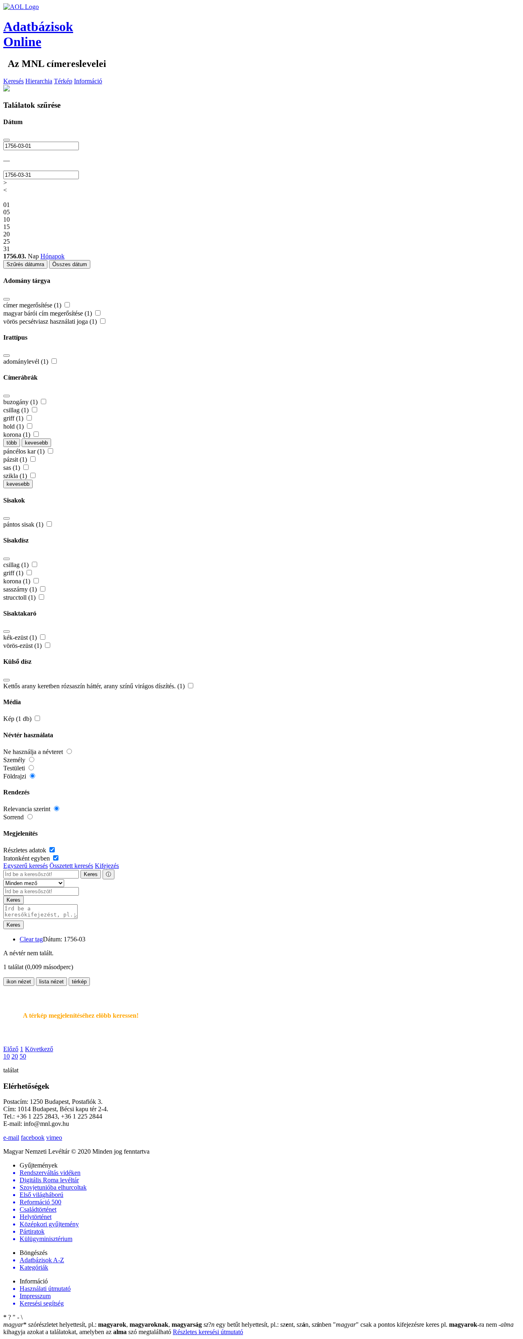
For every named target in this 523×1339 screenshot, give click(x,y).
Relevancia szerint (27, 808)
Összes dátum (69, 264)
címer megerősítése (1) (33, 305)
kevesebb (36, 443)
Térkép (63, 81)
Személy (15, 759)
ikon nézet (19, 982)
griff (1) (14, 418)
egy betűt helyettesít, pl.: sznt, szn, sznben (268, 1324)
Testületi (15, 768)
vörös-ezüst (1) (23, 645)
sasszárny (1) (20, 589)
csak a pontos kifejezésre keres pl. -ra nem (415, 1324)
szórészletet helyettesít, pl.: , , (102, 1324)
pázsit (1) (16, 459)
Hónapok (52, 256)
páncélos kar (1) (24, 451)
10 (6, 1056)
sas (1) (12, 467)
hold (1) (14, 426)
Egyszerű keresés (25, 865)
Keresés (13, 81)
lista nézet (51, 982)
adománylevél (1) (26, 361)
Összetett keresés (71, 865)
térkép (79, 982)
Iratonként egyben (27, 858)
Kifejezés (107, 865)
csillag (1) (16, 410)
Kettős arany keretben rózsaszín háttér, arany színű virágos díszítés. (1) (94, 686)
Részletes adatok (25, 850)
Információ (88, 81)
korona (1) (17, 434)
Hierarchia (38, 81)
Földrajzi (15, 776)
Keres (91, 874)
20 (14, 1056)
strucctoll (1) (20, 597)
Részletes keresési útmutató (208, 1331)
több (12, 443)
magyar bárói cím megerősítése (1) (48, 313)
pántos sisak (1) (24, 524)
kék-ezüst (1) (20, 637)
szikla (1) (16, 475)
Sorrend (14, 817)
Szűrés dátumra (25, 264)
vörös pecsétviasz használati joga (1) (50, 321)
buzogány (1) (21, 401)
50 (23, 1056)
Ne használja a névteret (34, 751)
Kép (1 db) (18, 718)
